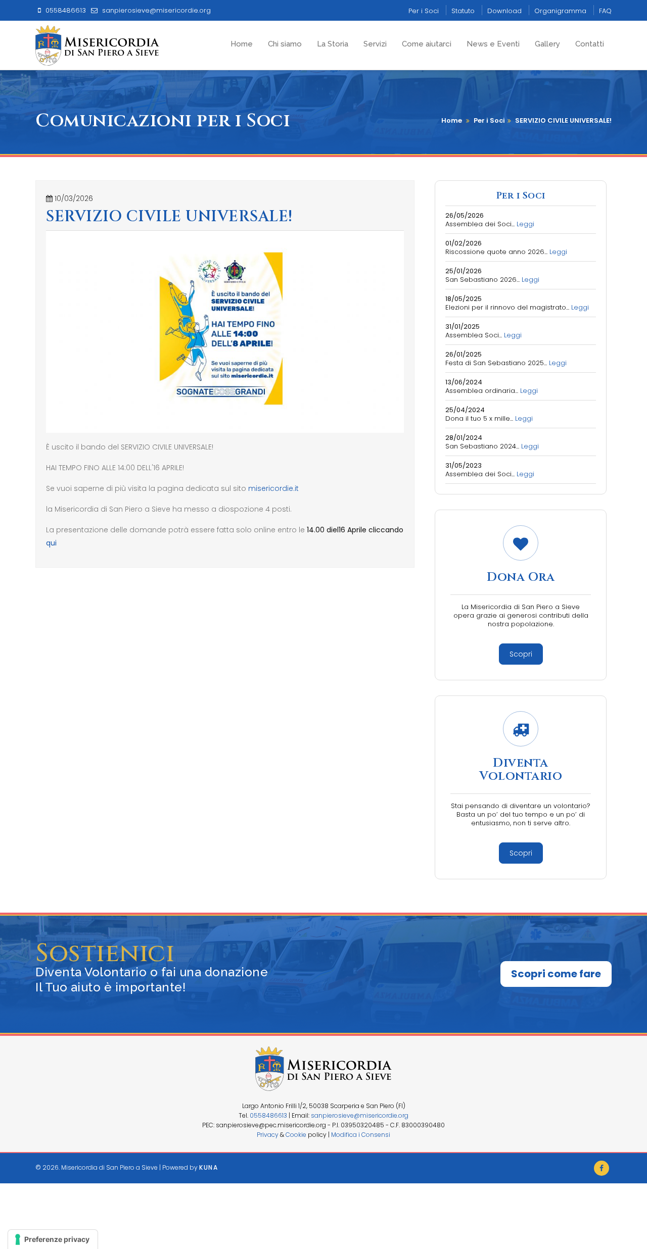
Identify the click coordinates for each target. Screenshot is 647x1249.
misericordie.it (273, 488)
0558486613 (268, 1115)
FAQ (605, 11)
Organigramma (560, 11)
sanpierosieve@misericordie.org (359, 1115)
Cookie (296, 1134)
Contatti (589, 43)
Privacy (268, 1134)
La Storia (332, 43)
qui (51, 543)
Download (504, 11)
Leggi (525, 224)
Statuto (463, 11)
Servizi (375, 43)
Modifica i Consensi (360, 1134)
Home (241, 43)
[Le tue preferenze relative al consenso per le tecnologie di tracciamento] (53, 1239)
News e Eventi (493, 43)
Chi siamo (285, 43)
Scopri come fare (556, 974)
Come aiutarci (426, 43)
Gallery (547, 43)
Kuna (208, 1167)
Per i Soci (423, 11)
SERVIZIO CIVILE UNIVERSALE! (563, 120)
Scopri (521, 654)
